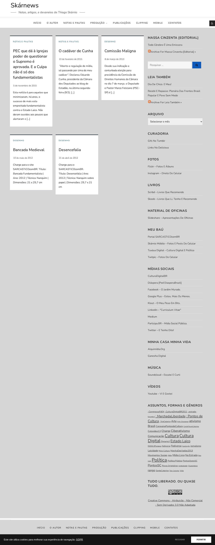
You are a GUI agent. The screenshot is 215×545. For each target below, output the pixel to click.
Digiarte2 (165, 441)
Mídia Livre (179, 455)
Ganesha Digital (157, 356)
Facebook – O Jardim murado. (164, 289)
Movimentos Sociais (157, 455)
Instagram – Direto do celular (165, 173)
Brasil (151, 426)
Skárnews (25, 5)
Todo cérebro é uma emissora (165, 45)
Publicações (122, 22)
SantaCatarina (162, 470)
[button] (212, 23)
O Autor (52, 22)
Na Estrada (191, 455)
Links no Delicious (158, 147)
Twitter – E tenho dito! (161, 330)
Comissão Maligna (120, 50)
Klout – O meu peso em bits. (164, 303)
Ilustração (186, 446)
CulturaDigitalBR (157, 276)
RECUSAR (180, 540)
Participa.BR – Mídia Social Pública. (167, 323)
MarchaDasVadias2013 (181, 450)
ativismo (195, 421)
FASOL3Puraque (154, 446)
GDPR (79, 539)
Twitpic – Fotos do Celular (163, 257)
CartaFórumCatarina (191, 426)
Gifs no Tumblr (156, 141)
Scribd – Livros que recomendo (166, 192)
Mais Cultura (164, 451)
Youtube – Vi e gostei (160, 393)
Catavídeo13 (154, 431)
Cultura (172, 435)
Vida (182, 471)
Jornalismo (195, 445)
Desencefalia (70, 149)
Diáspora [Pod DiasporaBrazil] (165, 283)
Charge (165, 431)
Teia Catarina (174, 471)
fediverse (166, 446)
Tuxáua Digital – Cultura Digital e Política (171, 250)
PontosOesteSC (190, 460)
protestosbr (183, 466)
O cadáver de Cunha (76, 50)
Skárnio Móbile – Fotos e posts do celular (172, 243)
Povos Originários (170, 465)
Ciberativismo (180, 431)
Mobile (158, 22)
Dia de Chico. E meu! (159, 84)
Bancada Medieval (28, 149)
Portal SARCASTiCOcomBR (164, 237)
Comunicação (156, 436)
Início (37, 22)
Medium (152, 316)
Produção (97, 22)
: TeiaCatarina (165, 421)
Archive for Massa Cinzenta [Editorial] (172, 52)
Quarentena (193, 466)
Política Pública (175, 460)
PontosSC (154, 465)
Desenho (110, 41)
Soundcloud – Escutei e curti (164, 375)
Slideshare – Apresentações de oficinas (170, 218)
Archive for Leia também (165, 102)
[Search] (196, 65)
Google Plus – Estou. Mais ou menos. (169, 296)
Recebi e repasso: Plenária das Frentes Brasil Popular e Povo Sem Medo (174, 93)
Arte (174, 421)
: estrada (192, 411)
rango (151, 470)
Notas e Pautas (74, 22)
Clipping (142, 22)
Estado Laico (180, 441)
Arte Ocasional (183, 421)
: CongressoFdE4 (156, 411)
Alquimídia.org (156, 349)
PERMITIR (201, 540)
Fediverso (176, 445)
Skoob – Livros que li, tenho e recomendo (172, 199)
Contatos (175, 22)
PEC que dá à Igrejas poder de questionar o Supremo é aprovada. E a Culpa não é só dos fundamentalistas (30, 64)
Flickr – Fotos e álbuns (161, 166)
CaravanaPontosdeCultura (169, 426)
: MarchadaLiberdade (171, 416)
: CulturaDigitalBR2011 (176, 411)
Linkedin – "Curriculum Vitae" (164, 310)
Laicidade (153, 450)
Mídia (170, 455)
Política (159, 460)
